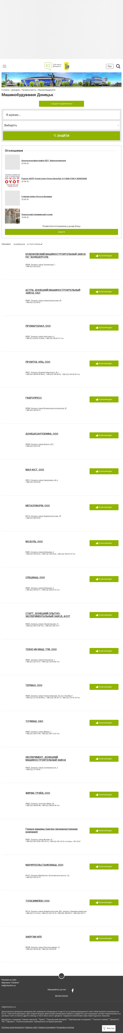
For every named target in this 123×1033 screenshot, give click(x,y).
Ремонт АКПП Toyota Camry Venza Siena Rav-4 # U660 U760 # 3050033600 (54, 179)
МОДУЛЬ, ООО (34, 541)
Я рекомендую (105, 256)
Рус (110, 66)
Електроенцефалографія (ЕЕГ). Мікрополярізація (43, 161)
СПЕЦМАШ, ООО (35, 577)
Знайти (62, 136)
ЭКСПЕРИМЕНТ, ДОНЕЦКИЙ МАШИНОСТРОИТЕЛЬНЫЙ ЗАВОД (46, 758)
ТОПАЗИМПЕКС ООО (38, 900)
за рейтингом (19, 244)
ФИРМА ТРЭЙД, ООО (38, 793)
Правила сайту (31, 1027)
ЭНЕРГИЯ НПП (34, 936)
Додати (61, 232)
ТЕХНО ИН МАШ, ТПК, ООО (41, 649)
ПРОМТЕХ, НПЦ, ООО (38, 362)
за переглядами (33, 244)
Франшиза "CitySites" (10, 983)
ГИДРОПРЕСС (34, 397)
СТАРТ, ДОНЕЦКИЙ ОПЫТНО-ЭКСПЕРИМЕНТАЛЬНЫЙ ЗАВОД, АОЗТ (48, 615)
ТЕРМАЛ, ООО (34, 685)
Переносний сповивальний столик (36, 214)
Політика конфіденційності (13, 1027)
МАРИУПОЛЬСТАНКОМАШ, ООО (44, 865)
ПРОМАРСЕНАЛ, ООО (38, 326)
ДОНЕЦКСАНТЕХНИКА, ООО (42, 433)
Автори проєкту (61, 996)
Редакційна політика (65, 1027)
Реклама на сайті (9, 980)
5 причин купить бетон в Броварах (36, 197)
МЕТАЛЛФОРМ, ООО (38, 505)
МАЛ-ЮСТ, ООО (35, 469)
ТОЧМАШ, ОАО (34, 721)
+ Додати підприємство (61, 104)
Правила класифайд (47, 1027)
